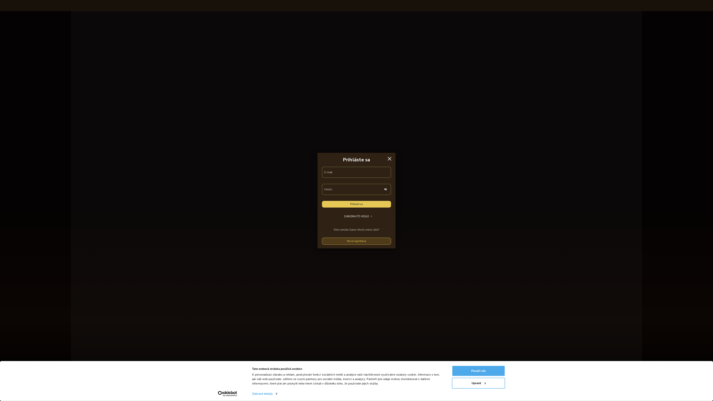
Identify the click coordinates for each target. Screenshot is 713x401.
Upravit (476, 382)
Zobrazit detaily (262, 393)
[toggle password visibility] (385, 189)
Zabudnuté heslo (356, 216)
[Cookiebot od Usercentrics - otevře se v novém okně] (227, 394)
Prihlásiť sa (356, 204)
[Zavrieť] (390, 159)
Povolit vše (478, 370)
